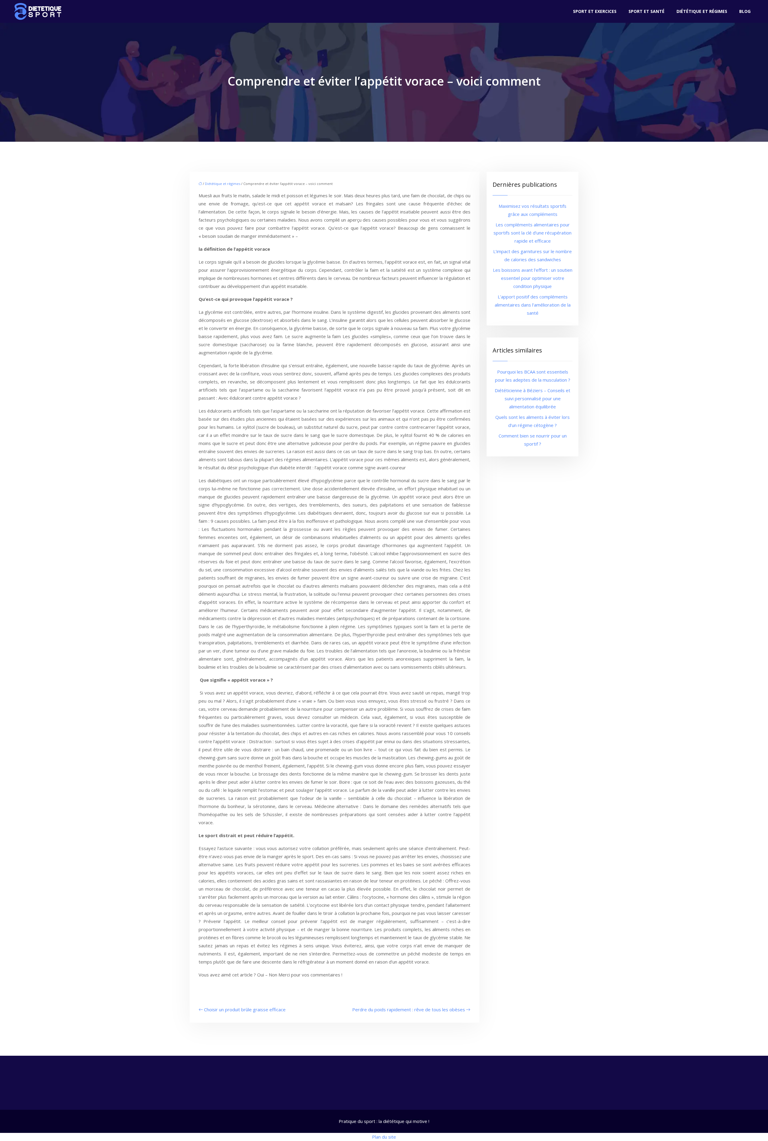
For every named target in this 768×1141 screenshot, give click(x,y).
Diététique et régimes (701, 11)
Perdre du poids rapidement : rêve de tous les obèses (408, 1009)
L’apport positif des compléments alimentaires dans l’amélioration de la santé (533, 305)
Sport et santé (646, 11)
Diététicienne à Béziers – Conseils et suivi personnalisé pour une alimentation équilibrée (532, 398)
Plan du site (384, 1137)
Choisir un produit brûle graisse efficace (245, 1009)
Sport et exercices (594, 11)
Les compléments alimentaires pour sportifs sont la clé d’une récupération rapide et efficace (533, 233)
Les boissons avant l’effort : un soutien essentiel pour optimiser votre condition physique (532, 278)
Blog (745, 11)
